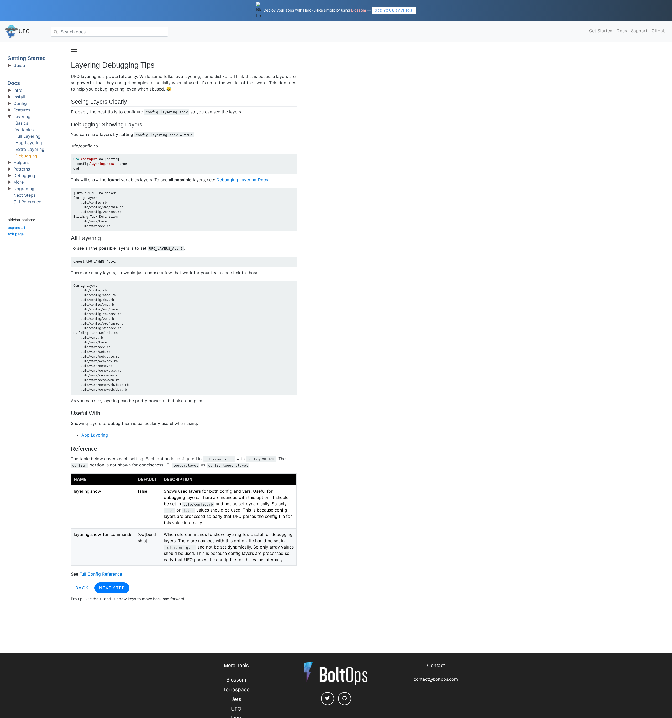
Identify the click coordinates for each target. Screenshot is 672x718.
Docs (622, 30)
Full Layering (27, 136)
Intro (18, 90)
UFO (24, 31)
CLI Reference (27, 201)
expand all (16, 228)
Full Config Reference (101, 574)
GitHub (659, 30)
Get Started (600, 30)
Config (20, 103)
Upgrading (23, 188)
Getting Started (26, 58)
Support (639, 30)
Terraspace (236, 689)
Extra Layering (29, 149)
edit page (16, 234)
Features (21, 110)
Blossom (358, 10)
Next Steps (24, 195)
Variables (24, 129)
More (18, 182)
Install (19, 96)
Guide (19, 65)
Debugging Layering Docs (242, 179)
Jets (236, 699)
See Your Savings (394, 10)
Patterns (21, 169)
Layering (21, 116)
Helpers (21, 162)
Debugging (26, 155)
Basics (21, 123)
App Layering (28, 142)
